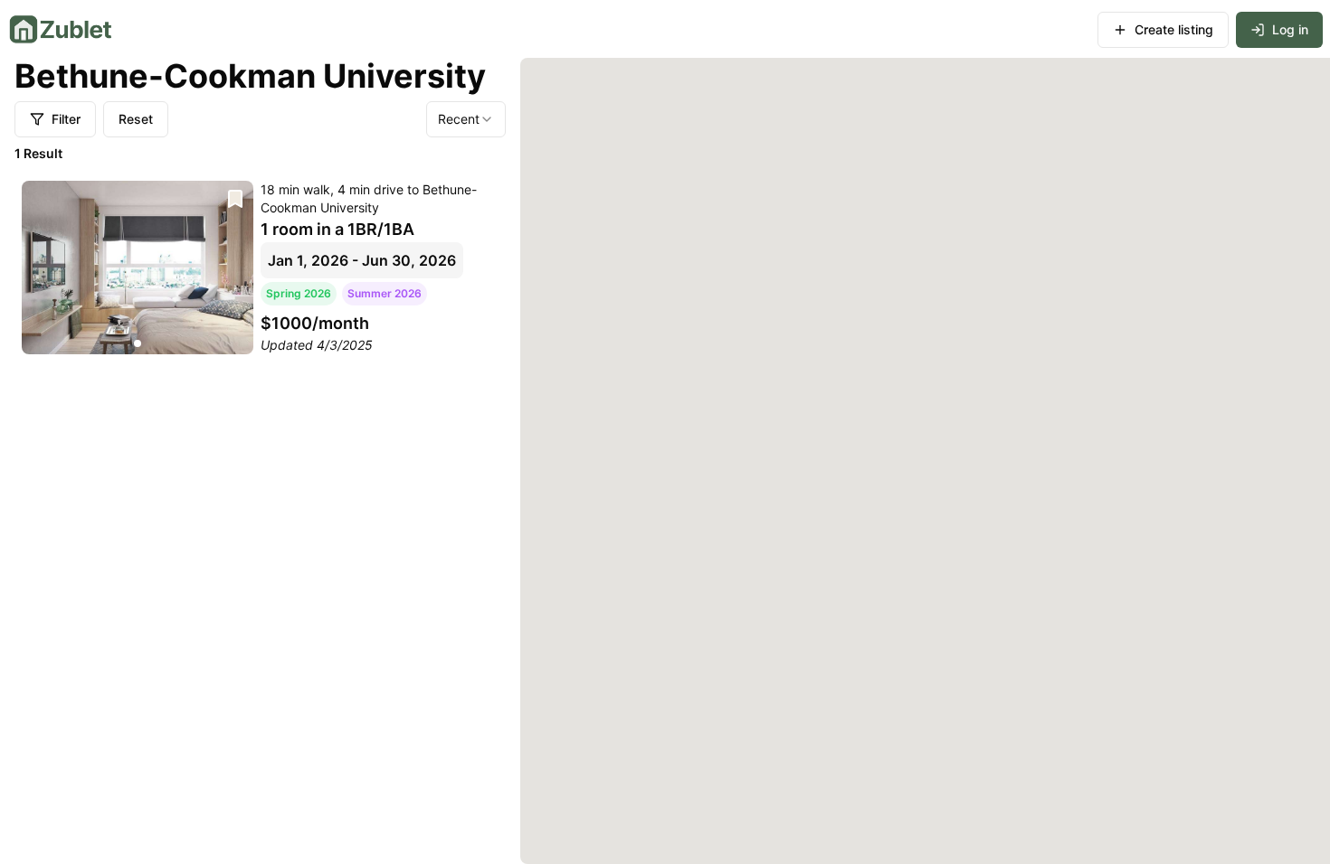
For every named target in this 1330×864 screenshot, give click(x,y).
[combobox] (466, 119)
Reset (136, 119)
